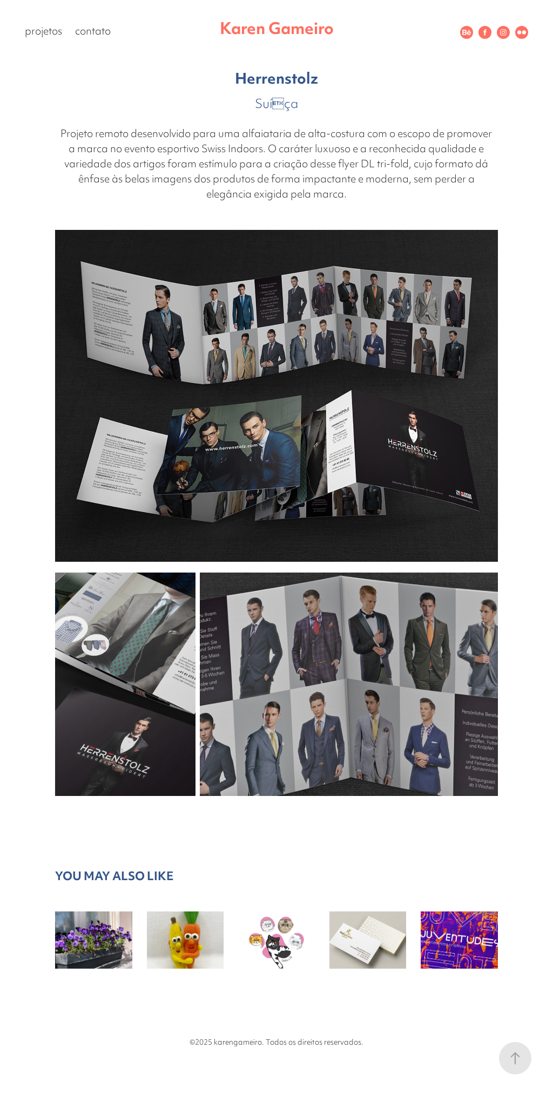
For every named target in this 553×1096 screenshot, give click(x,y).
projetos (43, 32)
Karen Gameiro (277, 29)
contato (93, 32)
